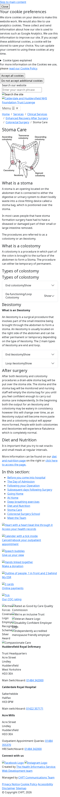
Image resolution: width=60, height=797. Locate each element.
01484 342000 (35, 680)
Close (4, 6)
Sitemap (21, 788)
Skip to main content (13, 2)
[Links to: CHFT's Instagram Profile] (35, 762)
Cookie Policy (28, 784)
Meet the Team (16, 518)
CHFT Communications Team (36, 777)
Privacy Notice (11, 784)
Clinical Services (37, 114)
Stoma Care (14, 510)
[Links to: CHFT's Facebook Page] (13, 762)
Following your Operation (23, 485)
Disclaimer (8, 788)
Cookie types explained (17, 60)
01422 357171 (34, 708)
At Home (12, 498)
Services (18, 114)
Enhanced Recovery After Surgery (27, 118)
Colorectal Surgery (17, 122)
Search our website (14, 85)
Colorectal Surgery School (23, 514)
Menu (10, 108)
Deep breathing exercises (23, 502)
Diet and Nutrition (18, 506)
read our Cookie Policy (23, 68)
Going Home (15, 494)
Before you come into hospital (26, 477)
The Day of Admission (21, 481)
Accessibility (45, 784)
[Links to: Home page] (30, 100)
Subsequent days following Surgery (29, 489)
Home (6, 114)
